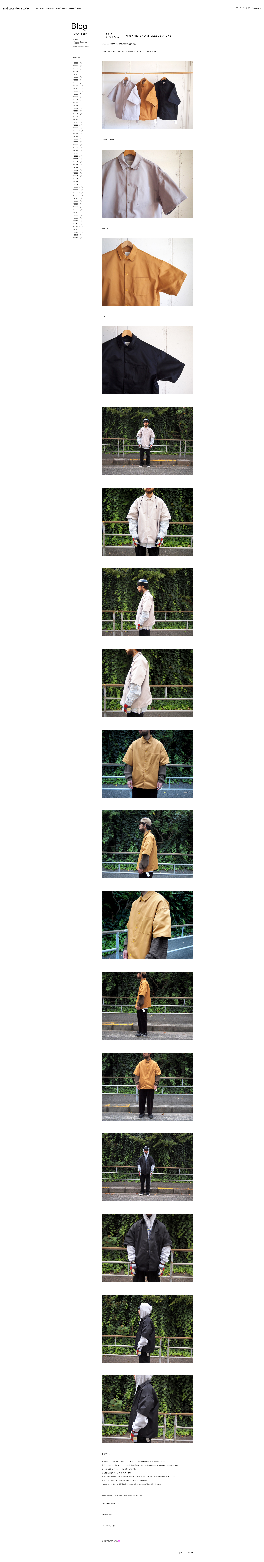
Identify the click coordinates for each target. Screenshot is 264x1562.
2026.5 (77, 71)
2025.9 (77, 94)
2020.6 (77, 204)
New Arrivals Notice (82, 46)
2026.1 (77, 83)
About (79, 8)
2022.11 (77, 128)
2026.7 (77, 66)
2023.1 (77, 122)
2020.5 (77, 207)
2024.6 (77, 114)
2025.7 (77, 97)
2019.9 (77, 229)
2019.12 (77, 221)
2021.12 (77, 156)
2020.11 (77, 190)
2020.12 (77, 187)
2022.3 (77, 147)
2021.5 (77, 173)
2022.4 (77, 145)
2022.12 (77, 125)
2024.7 (77, 111)
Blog (57, 8)
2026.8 (77, 63)
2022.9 (77, 133)
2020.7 (77, 201)
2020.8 (77, 198)
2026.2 (77, 80)
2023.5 (77, 119)
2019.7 (77, 235)
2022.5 (77, 142)
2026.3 (77, 77)
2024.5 (77, 116)
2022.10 (77, 131)
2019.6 (77, 238)
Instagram (49, 8)
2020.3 (77, 212)
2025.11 (77, 88)
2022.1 (77, 153)
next (191, 1553)
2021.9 (77, 162)
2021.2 (77, 181)
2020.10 (77, 193)
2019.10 (77, 226)
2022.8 (77, 136)
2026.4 (77, 74)
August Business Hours (80, 43)
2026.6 (77, 68)
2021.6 (77, 170)
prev (181, 1553)
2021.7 (77, 167)
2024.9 (77, 105)
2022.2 (77, 150)
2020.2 (77, 215)
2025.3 (77, 102)
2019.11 (77, 224)
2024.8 (77, 108)
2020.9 (77, 195)
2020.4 (77, 209)
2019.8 (77, 232)
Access (71, 8)
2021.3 (77, 178)
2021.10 (77, 159)
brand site (256, 8)
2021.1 (77, 184)
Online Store (38, 8)
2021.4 (77, 176)
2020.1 (77, 218)
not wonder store (16, 7)
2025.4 (77, 99)
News (63, 8)
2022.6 (77, 139)
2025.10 (77, 91)
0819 (76, 39)
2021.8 (77, 164)
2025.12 (77, 85)
